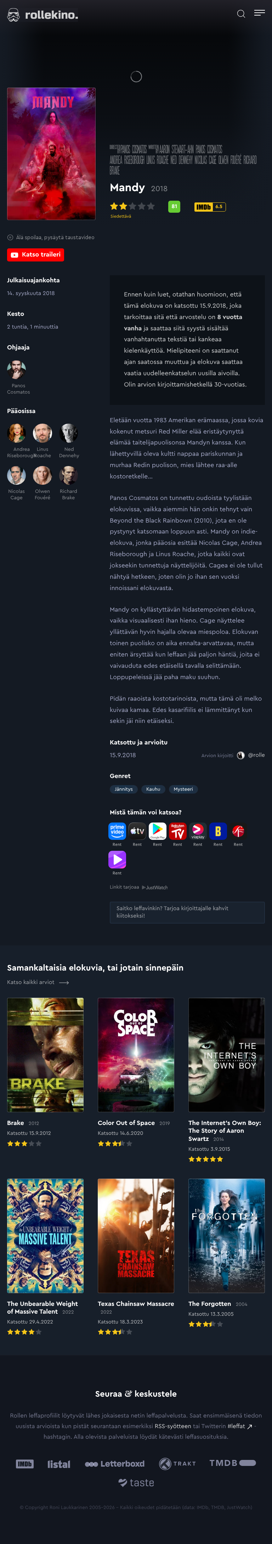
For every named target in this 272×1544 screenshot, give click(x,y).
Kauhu (153, 789)
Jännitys (124, 789)
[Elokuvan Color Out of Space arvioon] (136, 1073)
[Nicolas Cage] (16, 483)
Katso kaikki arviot (31, 982)
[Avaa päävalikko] (259, 13)
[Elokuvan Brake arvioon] (45, 1073)
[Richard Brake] (68, 483)
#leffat (236, 1427)
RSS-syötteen (173, 1427)
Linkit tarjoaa (124, 887)
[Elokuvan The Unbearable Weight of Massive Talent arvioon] (45, 1258)
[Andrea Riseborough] (16, 441)
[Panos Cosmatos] (16, 378)
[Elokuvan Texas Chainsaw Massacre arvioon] (136, 1258)
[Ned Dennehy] (68, 441)
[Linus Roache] (42, 441)
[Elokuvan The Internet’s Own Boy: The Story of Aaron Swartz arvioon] (226, 1081)
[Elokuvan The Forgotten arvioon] (226, 1254)
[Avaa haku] (241, 13)
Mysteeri (183, 789)
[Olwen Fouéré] (42, 483)
